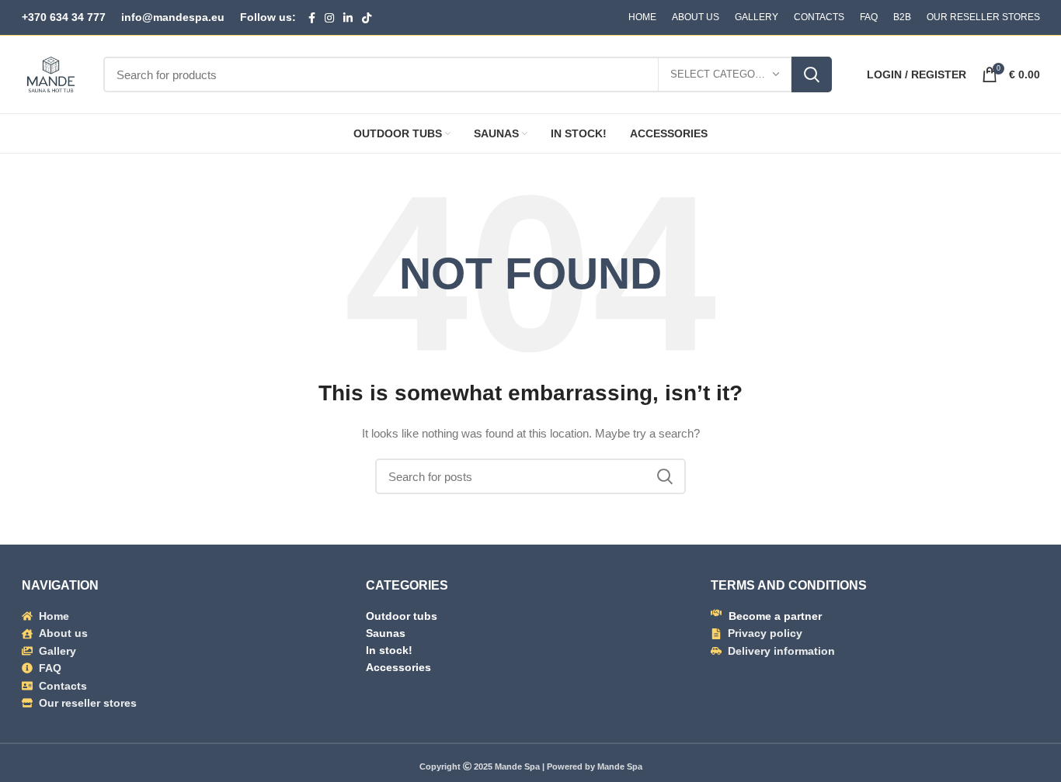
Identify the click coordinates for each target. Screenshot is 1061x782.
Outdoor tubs (401, 616)
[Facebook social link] (312, 18)
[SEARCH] (811, 74)
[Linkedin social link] (348, 18)
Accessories (398, 667)
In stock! (389, 650)
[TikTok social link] (366, 18)
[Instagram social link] (329, 18)
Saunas (385, 633)
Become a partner (775, 616)
